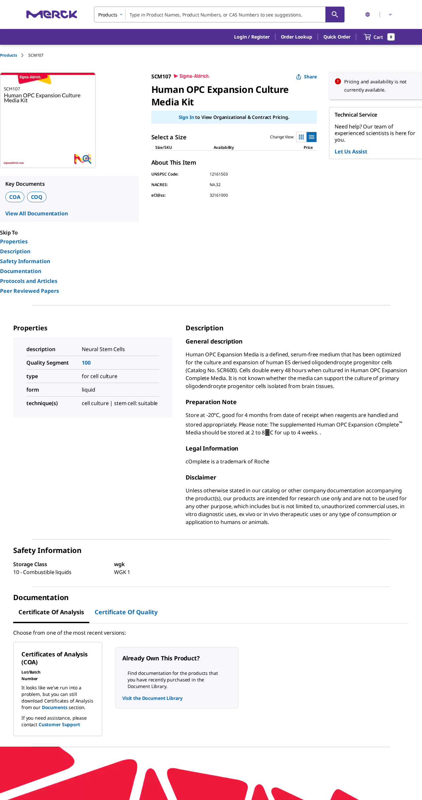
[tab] (14, 55)
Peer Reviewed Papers (29, 290)
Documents (55, 707)
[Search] (335, 14)
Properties (14, 241)
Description (15, 251)
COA (14, 197)
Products (8, 55)
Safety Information (25, 261)
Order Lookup (296, 37)
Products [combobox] (107, 15)
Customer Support (59, 724)
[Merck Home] (51, 14)
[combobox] (219, 14)
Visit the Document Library (152, 698)
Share (310, 76)
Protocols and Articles (28, 281)
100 (86, 362)
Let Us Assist (351, 151)
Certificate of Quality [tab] (126, 612)
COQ (37, 197)
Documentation (20, 271)
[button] (251, 37)
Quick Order (336, 37)
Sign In (186, 117)
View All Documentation (36, 213)
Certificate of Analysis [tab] (51, 612)
